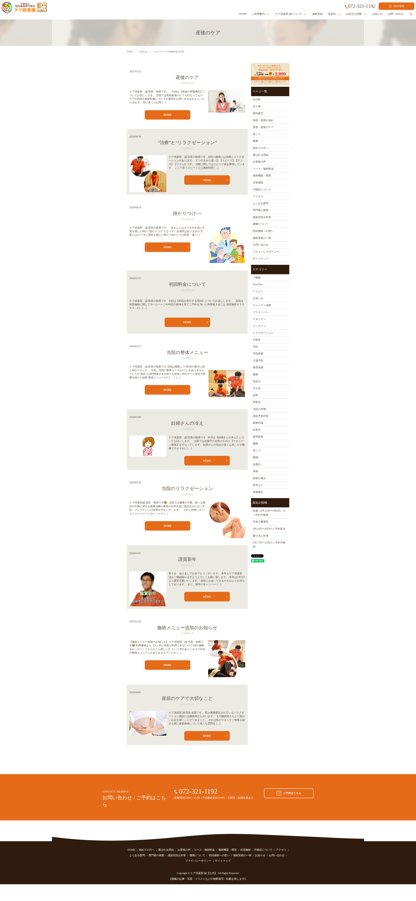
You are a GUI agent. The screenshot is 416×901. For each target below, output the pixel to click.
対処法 (257, 402)
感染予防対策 (260, 416)
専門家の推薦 (260, 210)
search (411, 14)
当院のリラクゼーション (187, 488)
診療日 (257, 464)
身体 (255, 471)
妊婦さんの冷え (187, 423)
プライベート (260, 312)
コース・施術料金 (263, 168)
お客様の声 (259, 161)
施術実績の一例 (262, 238)
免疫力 (257, 381)
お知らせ (377, 14)
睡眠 (255, 443)
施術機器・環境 (262, 175)
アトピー (258, 291)
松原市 (257, 429)
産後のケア (187, 77)
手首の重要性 (260, 521)
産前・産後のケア (263, 127)
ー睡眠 (257, 277)
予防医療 (258, 353)
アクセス (258, 196)
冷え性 (257, 388)
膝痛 (255, 141)
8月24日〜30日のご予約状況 (269, 528)
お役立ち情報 (354, 14)
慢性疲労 (258, 113)
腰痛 (255, 457)
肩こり (257, 134)
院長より (258, 485)
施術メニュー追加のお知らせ (187, 627)
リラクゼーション (263, 332)
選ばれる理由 (260, 155)
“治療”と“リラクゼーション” (187, 142)
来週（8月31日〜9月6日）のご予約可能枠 (269, 512)
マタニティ (259, 319)
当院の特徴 (259, 409)
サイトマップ (260, 258)
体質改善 (258, 367)
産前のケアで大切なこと (187, 698)
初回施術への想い (263, 231)
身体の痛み (259, 478)
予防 (255, 346)
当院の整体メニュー (187, 352)
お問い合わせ (395, 14)
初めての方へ (260, 148)
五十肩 (257, 106)
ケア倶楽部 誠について (288, 14)
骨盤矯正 (258, 492)
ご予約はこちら (292, 793)
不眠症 (257, 339)
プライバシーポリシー (266, 251)
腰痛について (260, 224)
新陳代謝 (258, 422)
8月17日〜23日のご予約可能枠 (269, 544)
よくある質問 (260, 203)
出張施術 (258, 182)
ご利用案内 (258, 14)
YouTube (257, 284)
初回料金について (187, 284)
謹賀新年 (187, 559)
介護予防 (258, 360)
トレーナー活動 (262, 305)
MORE (167, 114)
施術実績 (317, 14)
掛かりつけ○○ (187, 213)
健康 (255, 374)
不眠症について (262, 189)
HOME (243, 14)
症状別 (332, 14)
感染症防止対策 (262, 217)
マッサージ (259, 326)
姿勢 (255, 395)
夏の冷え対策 (260, 535)
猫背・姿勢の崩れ (263, 120)
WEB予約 (398, 6)
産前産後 (258, 436)
